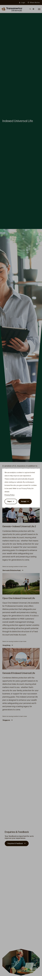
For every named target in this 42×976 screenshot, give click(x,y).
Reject (9, 501)
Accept (23, 501)
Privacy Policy (9, 495)
